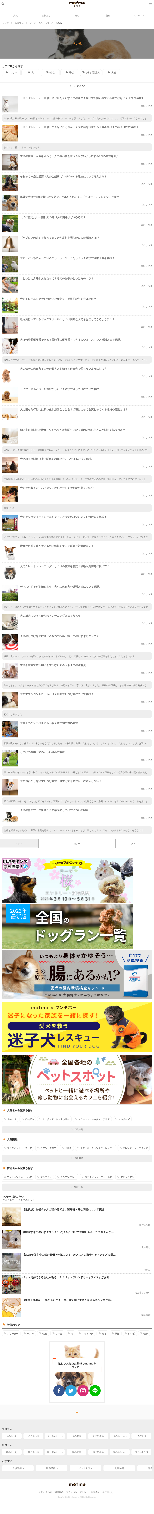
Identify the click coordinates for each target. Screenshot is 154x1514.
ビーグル (29, 1119)
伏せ (44, 1333)
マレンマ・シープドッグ (135, 1148)
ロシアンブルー (68, 1177)
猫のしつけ (11, 1452)
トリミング (87, 1333)
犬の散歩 (141, 1435)
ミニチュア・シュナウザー (55, 1119)
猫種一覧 (78, 1186)
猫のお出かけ (141, 1452)
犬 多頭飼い (18, 1468)
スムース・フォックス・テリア (94, 1119)
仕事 (145, 1333)
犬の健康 (76, 1435)
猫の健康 (76, 1452)
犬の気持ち (98, 1435)
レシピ (131, 1333)
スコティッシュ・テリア (19, 1148)
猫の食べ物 (33, 1452)
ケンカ (30, 1333)
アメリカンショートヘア (19, 1177)
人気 (15, 15)
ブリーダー (12, 1333)
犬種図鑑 (78, 1158)
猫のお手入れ (120, 1452)
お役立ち (46, 15)
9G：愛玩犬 (93, 72)
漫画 (108, 15)
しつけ (13, 72)
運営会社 (95, 1492)
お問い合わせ (45, 1492)
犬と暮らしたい (55, 1435)
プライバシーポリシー (77, 1492)
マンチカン (46, 1177)
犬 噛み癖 (119, 1468)
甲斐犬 (68, 1148)
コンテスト (138, 15)
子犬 (71, 72)
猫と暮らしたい (55, 1452)
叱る (104, 1333)
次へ (133, 843)
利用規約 (58, 1492)
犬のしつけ (11, 1435)
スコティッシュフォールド (98, 1177)
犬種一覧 (78, 1129)
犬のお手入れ (120, 1435)
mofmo (77, 4)
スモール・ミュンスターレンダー (97, 1148)
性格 (52, 72)
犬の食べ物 (33, 1435)
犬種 (113, 72)
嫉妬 (117, 1333)
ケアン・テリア (48, 1148)
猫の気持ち (98, 1452)
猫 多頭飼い (52, 1468)
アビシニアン (127, 1177)
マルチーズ (124, 1119)
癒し (77, 15)
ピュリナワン (85, 1468)
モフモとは (108, 1492)
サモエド (11, 1119)
